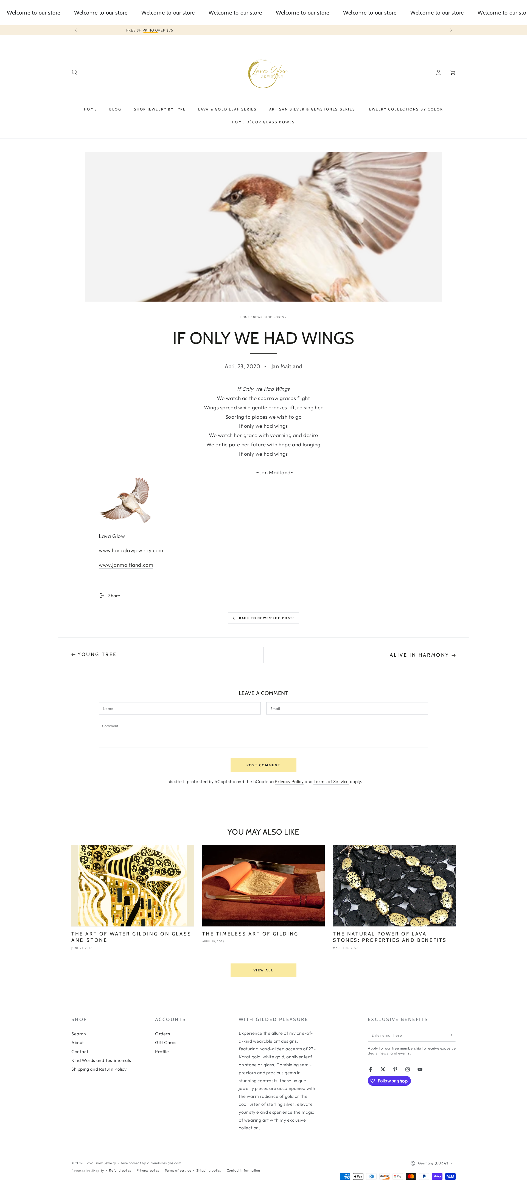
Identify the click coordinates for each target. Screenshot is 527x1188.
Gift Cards (165, 1042)
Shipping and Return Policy (99, 1069)
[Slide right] (451, 30)
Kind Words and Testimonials (101, 1060)
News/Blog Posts (268, 317)
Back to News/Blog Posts (267, 618)
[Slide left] (76, 30)
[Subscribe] (452, 1035)
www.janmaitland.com (126, 565)
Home (245, 317)
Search (78, 1033)
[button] (74, 72)
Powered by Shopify (87, 1171)
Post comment (263, 765)
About (77, 1042)
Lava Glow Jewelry (100, 1163)
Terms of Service (331, 781)
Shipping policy (209, 1170)
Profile (162, 1051)
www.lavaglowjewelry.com (131, 550)
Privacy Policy (289, 781)
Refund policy (120, 1170)
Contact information (243, 1170)
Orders (162, 1033)
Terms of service (178, 1170)
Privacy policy (148, 1170)
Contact (79, 1051)
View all (263, 970)
